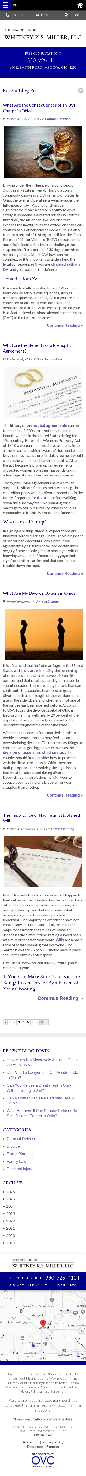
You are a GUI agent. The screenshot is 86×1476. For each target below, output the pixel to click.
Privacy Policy (53, 1442)
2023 (9, 1213)
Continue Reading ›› (65, 325)
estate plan (44, 925)
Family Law (53, 359)
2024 (9, 1206)
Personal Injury (19, 1169)
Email (46, 15)
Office (74, 15)
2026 (9, 1191)
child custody (54, 752)
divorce (44, 498)
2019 (9, 1242)
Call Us (17, 15)
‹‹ (5, 1022)
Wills (60, 940)
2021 (9, 1228)
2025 (9, 1199)
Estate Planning (62, 829)
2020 (9, 1235)
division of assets (19, 752)
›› (46, 1022)
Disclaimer (35, 1446)
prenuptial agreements (47, 426)
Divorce (53, 602)
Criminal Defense (57, 119)
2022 (9, 1221)
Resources (31, 1442)
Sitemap (52, 1446)
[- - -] (5, 5)
